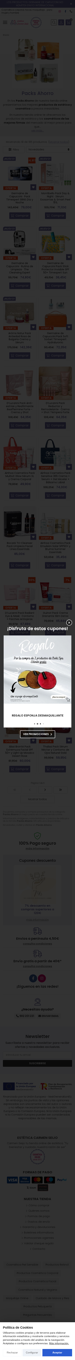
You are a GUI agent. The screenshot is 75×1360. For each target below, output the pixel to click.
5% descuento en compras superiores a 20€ (37, 715)
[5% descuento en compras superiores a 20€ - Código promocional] (37, 669)
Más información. (59, 1343)
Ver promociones (36, 734)
